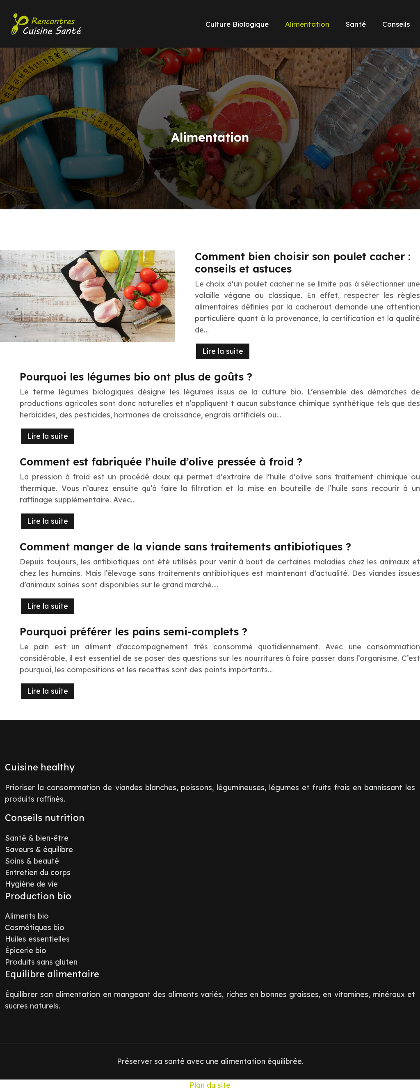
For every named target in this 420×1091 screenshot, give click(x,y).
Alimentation (307, 24)
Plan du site (210, 1085)
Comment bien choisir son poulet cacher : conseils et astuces (303, 262)
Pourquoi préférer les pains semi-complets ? (133, 631)
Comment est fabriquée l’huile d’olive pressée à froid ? (161, 461)
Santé (356, 24)
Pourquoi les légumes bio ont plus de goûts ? (136, 376)
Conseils (396, 24)
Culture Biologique (237, 24)
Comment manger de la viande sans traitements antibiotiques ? (185, 546)
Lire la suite (222, 351)
